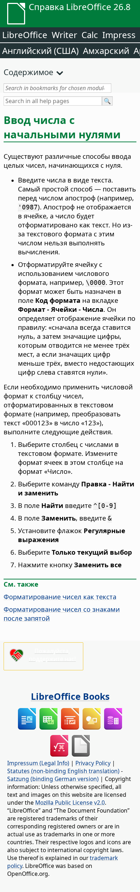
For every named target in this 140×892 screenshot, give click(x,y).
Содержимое (28, 71)
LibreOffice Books (70, 696)
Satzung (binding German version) (53, 779)
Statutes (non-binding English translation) (63, 771)
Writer (64, 35)
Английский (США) (40, 50)
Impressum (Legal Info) (38, 763)
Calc (89, 35)
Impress (119, 35)
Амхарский (106, 50)
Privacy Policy (93, 763)
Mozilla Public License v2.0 (70, 803)
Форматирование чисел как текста (60, 596)
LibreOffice (24, 35)
